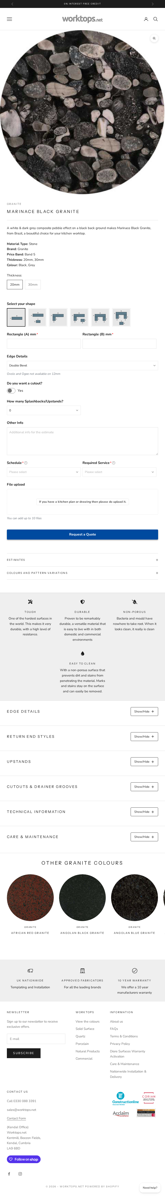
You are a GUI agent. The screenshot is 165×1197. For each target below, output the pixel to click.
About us (116, 1021)
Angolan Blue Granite (134, 932)
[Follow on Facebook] (9, 1174)
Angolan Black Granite (82, 932)
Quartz (80, 1036)
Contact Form (16, 1118)
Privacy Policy (120, 1044)
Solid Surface (85, 1029)
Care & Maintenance (124, 1064)
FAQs (114, 1029)
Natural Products (88, 1051)
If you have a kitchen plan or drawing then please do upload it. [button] (82, 502)
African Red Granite (30, 932)
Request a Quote (82, 534)
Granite (14, 204)
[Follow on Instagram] (20, 1174)
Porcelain (82, 1044)
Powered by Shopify (102, 1186)
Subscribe (23, 1053)
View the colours (87, 1021)
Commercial (84, 1058)
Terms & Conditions (124, 1036)
